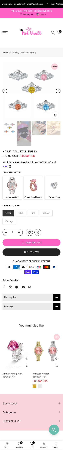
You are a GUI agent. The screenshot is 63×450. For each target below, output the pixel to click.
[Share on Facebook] (4, 287)
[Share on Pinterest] (10, 287)
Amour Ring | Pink (12, 373)
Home (5, 52)
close (60, 4)
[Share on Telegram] (16, 287)
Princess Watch (40, 373)
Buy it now (31, 252)
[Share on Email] (23, 287)
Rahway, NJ (28, 14)
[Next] (58, 91)
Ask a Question (11, 280)
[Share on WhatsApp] (29, 287)
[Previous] (5, 91)
